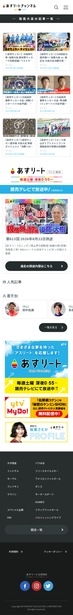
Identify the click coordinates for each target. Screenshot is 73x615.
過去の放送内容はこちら (36, 266)
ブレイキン (13, 486)
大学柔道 (12, 463)
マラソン (12, 494)
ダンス (38, 486)
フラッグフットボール (47, 510)
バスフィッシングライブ (48, 517)
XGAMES (39, 502)
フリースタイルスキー (46, 471)
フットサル (13, 471)
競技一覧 (36, 530)
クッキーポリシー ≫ (55, 553)
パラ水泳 (40, 463)
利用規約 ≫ (19, 551)
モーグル (12, 478)
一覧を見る (51, 327)
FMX (9, 517)
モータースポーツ (44, 494)
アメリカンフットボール (48, 478)
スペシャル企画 (15, 510)
